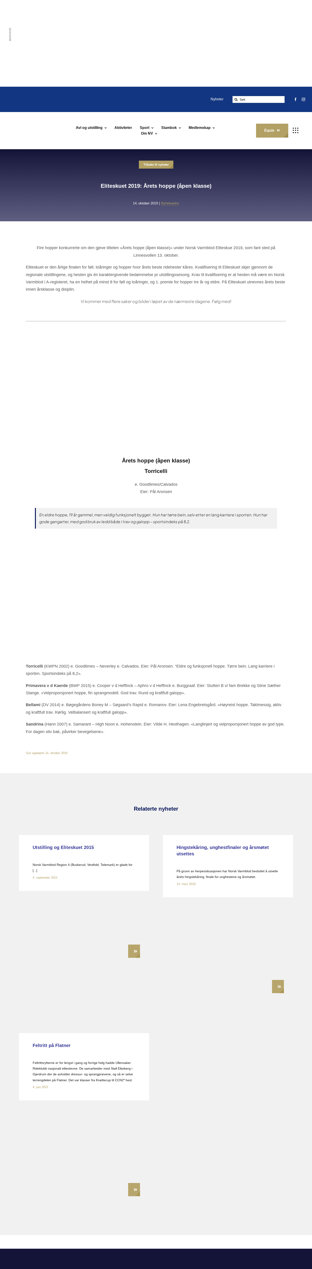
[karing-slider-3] (228, 904)
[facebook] (295, 99)
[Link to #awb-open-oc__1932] (295, 130)
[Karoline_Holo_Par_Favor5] (84, 1107)
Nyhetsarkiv (170, 203)
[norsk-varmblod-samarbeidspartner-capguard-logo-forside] (191, 1263)
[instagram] (303, 99)
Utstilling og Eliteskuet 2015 (63, 847)
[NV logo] (20, 123)
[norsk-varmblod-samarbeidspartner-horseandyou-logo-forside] (262, 1260)
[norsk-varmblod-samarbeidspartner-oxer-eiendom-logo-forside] (120, 1261)
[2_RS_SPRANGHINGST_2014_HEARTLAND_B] (64, 897)
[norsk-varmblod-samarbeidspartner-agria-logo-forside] (49, 1264)
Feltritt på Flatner (52, 1045)
